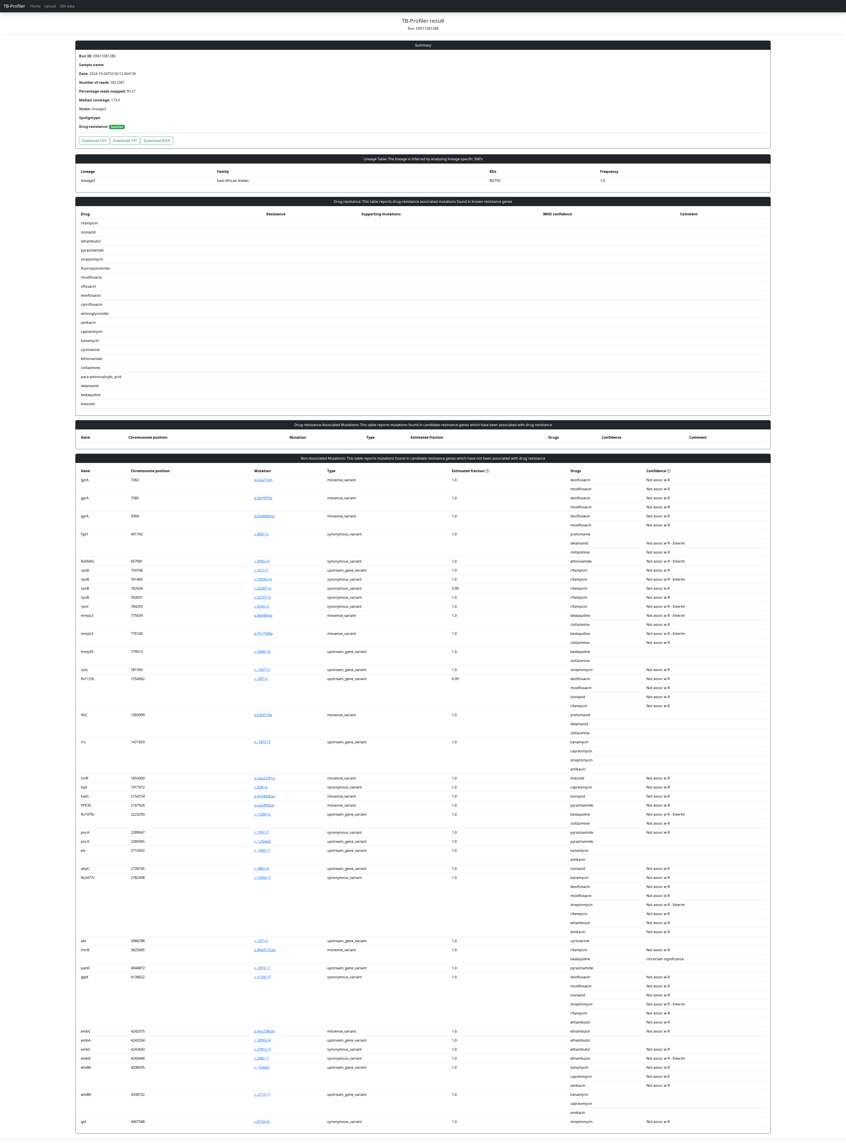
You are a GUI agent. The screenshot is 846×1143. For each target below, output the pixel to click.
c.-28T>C (261, 678)
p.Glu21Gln (263, 479)
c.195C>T (261, 832)
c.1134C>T (262, 977)
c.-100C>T (262, 850)
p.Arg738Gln (264, 1031)
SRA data (67, 6)
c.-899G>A (262, 1040)
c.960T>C (261, 534)
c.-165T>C (262, 669)
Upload (50, 6)
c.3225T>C (262, 597)
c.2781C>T (262, 1049)
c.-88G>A (261, 868)
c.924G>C (262, 606)
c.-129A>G (262, 814)
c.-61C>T (261, 570)
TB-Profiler (14, 6)
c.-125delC (262, 841)
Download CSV (94, 140)
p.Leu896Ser (264, 805)
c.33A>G (261, 787)
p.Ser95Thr (263, 498)
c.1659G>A (263, 579)
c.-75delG (262, 1067)
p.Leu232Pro (264, 778)
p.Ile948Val (263, 615)
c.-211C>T (262, 1094)
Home (35, 6)
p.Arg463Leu (264, 796)
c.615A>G (262, 1121)
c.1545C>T (262, 877)
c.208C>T (261, 1058)
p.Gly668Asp (264, 516)
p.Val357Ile (263, 714)
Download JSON (157, 140)
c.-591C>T (262, 968)
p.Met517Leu (265, 949)
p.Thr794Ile (263, 633)
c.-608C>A (262, 651)
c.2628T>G (262, 588)
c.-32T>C (261, 940)
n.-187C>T (262, 742)
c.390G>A (262, 561)
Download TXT (125, 140)
